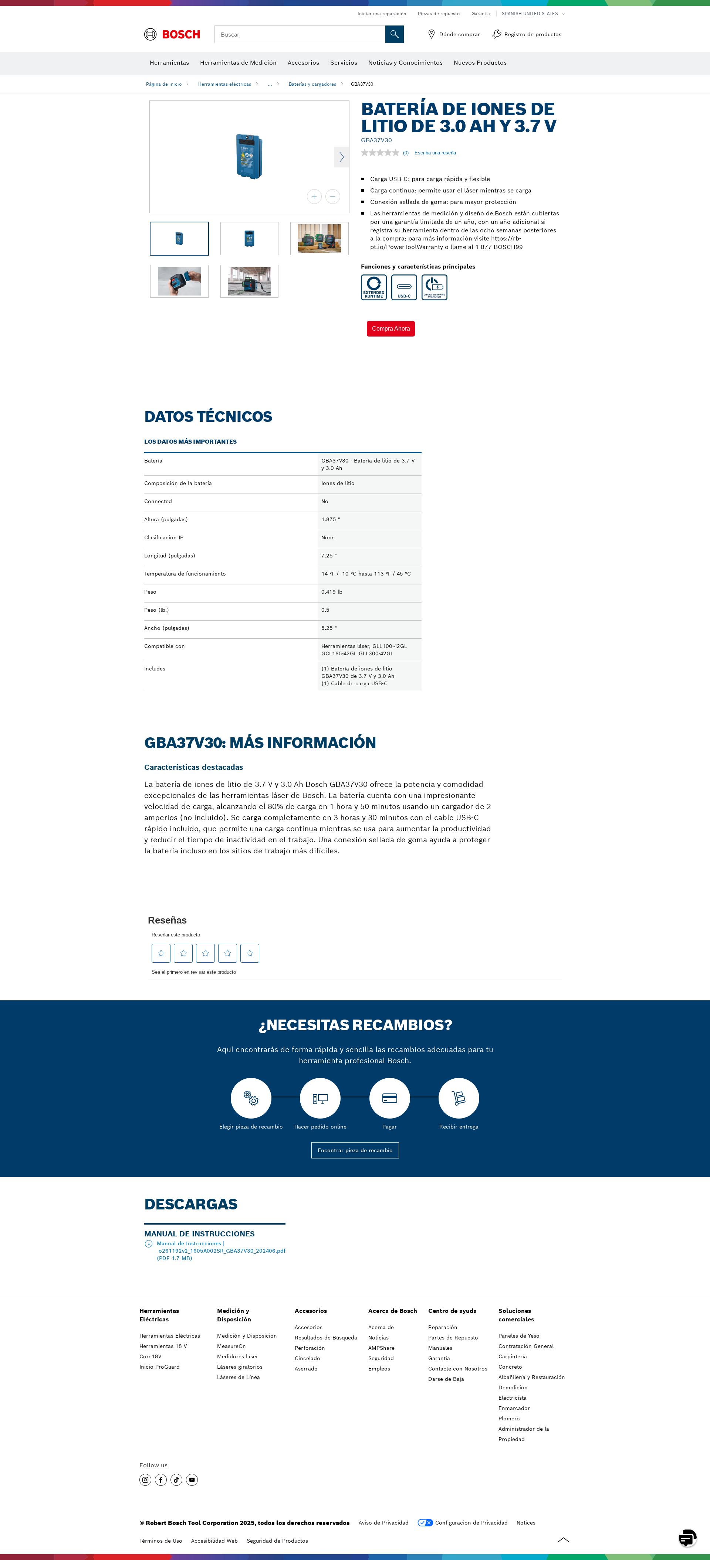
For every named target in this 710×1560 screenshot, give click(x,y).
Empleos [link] (379, 1368)
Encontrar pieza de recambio (355, 1150)
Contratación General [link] (526, 1346)
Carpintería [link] (512, 1356)
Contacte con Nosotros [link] (457, 1368)
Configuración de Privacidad (471, 1522)
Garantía (480, 13)
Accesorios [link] (311, 1311)
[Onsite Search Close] (378, 34)
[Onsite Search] (394, 34)
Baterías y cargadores (312, 84)
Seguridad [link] (381, 1358)
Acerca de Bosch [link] (392, 1311)
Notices (526, 1522)
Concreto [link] (510, 1366)
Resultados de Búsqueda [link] (326, 1337)
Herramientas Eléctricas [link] (159, 1315)
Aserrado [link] (306, 1368)
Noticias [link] (378, 1337)
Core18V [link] (150, 1356)
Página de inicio (164, 84)
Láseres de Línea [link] (238, 1377)
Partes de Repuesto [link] (453, 1337)
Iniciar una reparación (382, 13)
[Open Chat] (688, 1538)
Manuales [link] (440, 1348)
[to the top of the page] (699, 1516)
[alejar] (332, 196)
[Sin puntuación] (382, 152)
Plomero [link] (509, 1418)
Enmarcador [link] (514, 1408)
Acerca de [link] (381, 1327)
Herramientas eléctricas (224, 84)
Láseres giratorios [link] (240, 1366)
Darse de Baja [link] (446, 1379)
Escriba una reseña (435, 153)
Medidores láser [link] (237, 1356)
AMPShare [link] (381, 1348)
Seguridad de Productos (277, 1540)
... (270, 84)
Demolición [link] (513, 1387)
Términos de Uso (160, 1540)
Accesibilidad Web (214, 1540)
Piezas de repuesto (439, 13)
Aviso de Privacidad (384, 1522)
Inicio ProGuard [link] (159, 1366)
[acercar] (314, 196)
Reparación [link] (442, 1327)
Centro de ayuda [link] (452, 1311)
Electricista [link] (512, 1398)
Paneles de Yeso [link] (519, 1335)
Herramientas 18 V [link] (163, 1346)
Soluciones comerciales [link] (516, 1315)
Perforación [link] (310, 1348)
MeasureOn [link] (231, 1346)
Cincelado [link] (307, 1358)
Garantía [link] (439, 1358)
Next (341, 157)
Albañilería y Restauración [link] (531, 1377)
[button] (391, 329)
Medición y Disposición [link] (234, 1315)
